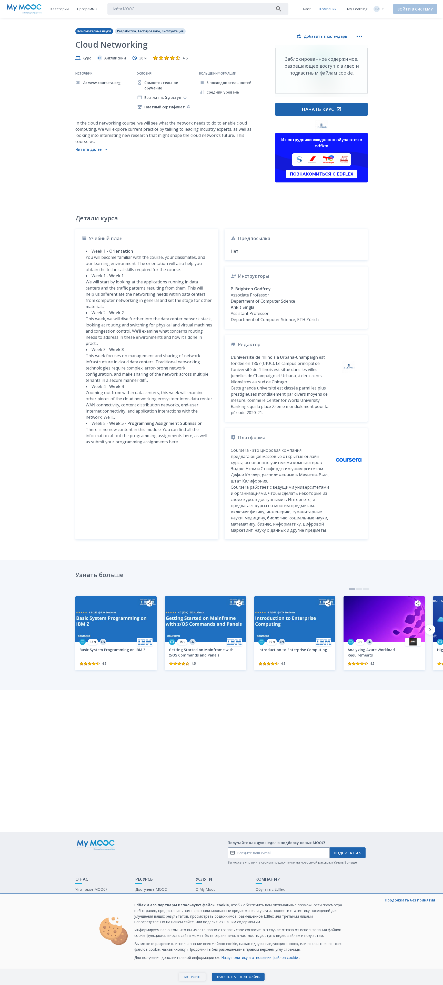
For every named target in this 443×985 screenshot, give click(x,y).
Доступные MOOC (151, 889)
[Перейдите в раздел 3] (366, 589)
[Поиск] (278, 9)
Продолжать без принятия (410, 900)
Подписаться (347, 852)
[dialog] (221, 939)
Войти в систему (415, 9)
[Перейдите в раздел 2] (359, 589)
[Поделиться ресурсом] (149, 603)
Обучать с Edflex (270, 889)
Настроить (192, 977)
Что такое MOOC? (91, 889)
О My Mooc (205, 889)
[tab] (59, 9)
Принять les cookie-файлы (238, 977)
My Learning (357, 8)
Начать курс (318, 109)
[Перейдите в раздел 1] (352, 589)
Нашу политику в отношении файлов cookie (260, 957)
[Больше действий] (359, 36)
